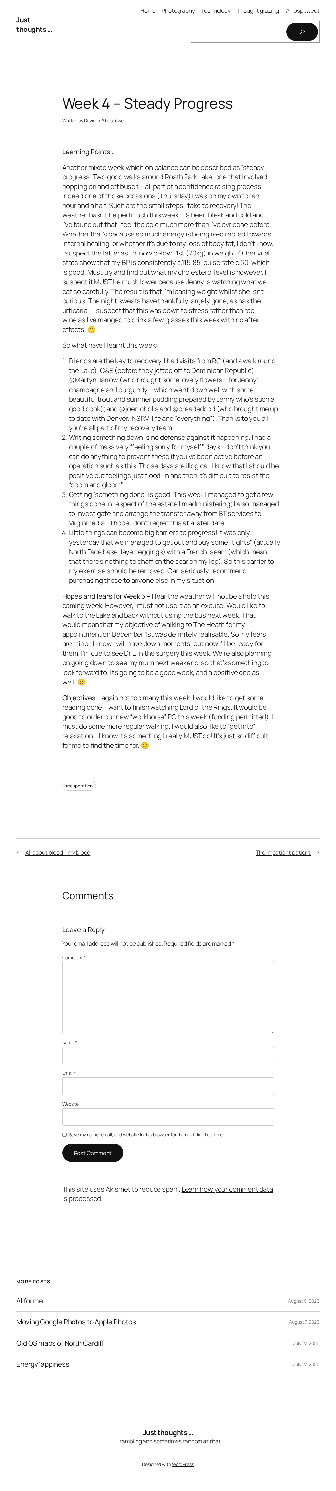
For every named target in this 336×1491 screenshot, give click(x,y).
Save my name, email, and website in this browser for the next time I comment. (148, 1135)
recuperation (79, 786)
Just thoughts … (34, 24)
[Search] (302, 32)
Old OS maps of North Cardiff (60, 1343)
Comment (74, 957)
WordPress (183, 1464)
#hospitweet (114, 120)
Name (69, 1042)
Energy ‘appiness (42, 1364)
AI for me (29, 1301)
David (89, 120)
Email (69, 1073)
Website (70, 1104)
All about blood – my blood (57, 852)
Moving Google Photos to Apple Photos (76, 1322)
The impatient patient (283, 852)
